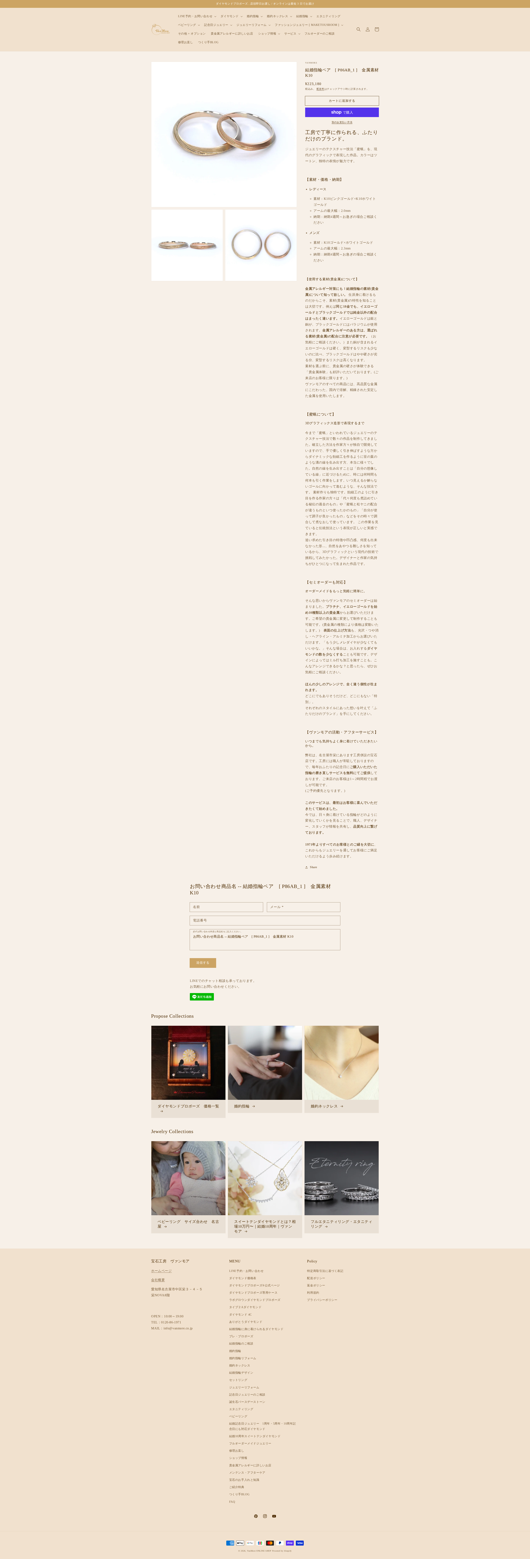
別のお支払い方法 (342, 122)
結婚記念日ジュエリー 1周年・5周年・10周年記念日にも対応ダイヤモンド (262, 1426)
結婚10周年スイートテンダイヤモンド (255, 1436)
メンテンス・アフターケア (247, 1472)
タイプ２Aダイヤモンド (245, 1307)
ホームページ (161, 1271)
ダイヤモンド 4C (240, 1314)
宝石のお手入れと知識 (244, 1479)
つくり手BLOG (239, 1494)
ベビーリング (238, 1416)
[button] (358, 29)
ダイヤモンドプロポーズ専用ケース (253, 1292)
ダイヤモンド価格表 (242, 1278)
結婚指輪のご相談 (241, 1343)
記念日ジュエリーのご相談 (247, 1394)
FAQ (232, 1501)
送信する (203, 962)
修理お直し (236, 1450)
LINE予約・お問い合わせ (246, 1271)
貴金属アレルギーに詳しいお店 (250, 1465)
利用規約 (313, 1292)
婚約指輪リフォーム (242, 1358)
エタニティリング (241, 1409)
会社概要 (158, 1280)
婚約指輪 (235, 1351)
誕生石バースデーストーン (247, 1401)
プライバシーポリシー (322, 1299)
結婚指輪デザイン (241, 1372)
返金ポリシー (316, 1285)
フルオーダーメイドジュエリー (250, 1443)
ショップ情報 (238, 1458)
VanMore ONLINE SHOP (259, 1551)
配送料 (320, 88)
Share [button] (313, 867)
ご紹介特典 (236, 1487)
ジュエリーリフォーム (244, 1387)
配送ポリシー (316, 1278)
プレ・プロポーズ (241, 1336)
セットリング (238, 1380)
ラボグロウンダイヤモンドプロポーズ (255, 1299)
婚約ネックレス (239, 1365)
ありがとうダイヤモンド (246, 1321)
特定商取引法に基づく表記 (325, 1271)
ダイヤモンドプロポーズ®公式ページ (254, 1285)
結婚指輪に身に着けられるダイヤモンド (256, 1329)
